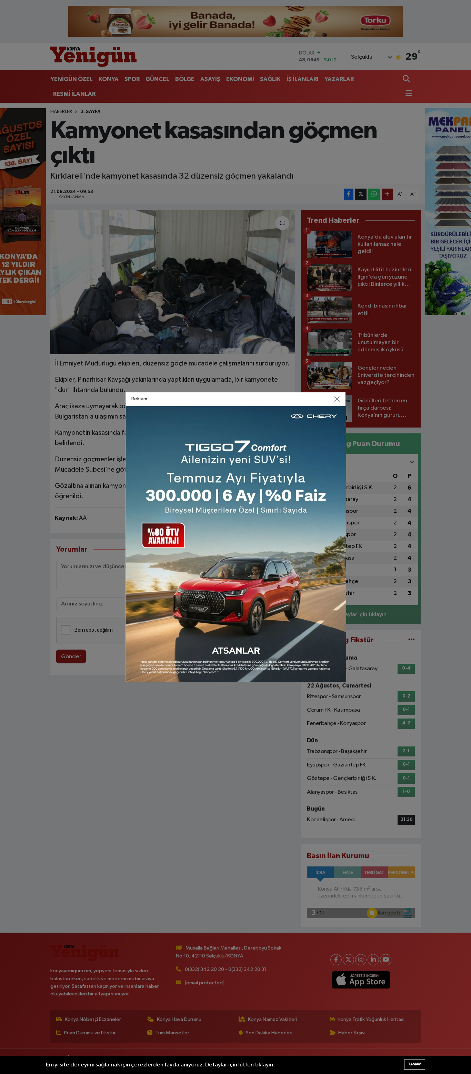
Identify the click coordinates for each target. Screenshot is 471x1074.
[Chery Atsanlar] (236, 544)
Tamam (414, 1064)
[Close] (337, 398)
